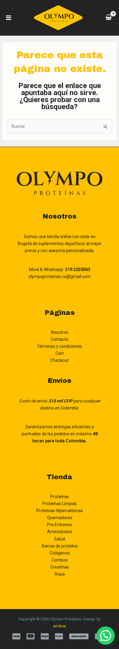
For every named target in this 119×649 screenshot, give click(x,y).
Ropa (60, 574)
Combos (60, 560)
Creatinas (59, 567)
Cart (60, 353)
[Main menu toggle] (8, 18)
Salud (59, 539)
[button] (105, 635)
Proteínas (59, 496)
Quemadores (59, 517)
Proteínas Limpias (59, 503)
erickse (59, 626)
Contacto (59, 339)
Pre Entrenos (59, 524)
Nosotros (59, 332)
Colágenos (59, 553)
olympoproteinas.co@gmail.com (59, 276)
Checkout (59, 360)
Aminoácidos (59, 531)
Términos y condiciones (59, 346)
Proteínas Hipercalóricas (59, 510)
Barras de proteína (60, 546)
